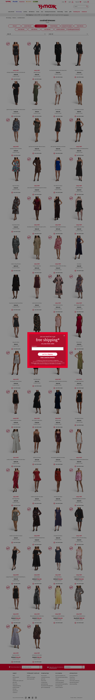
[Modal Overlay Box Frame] (47, 350)
